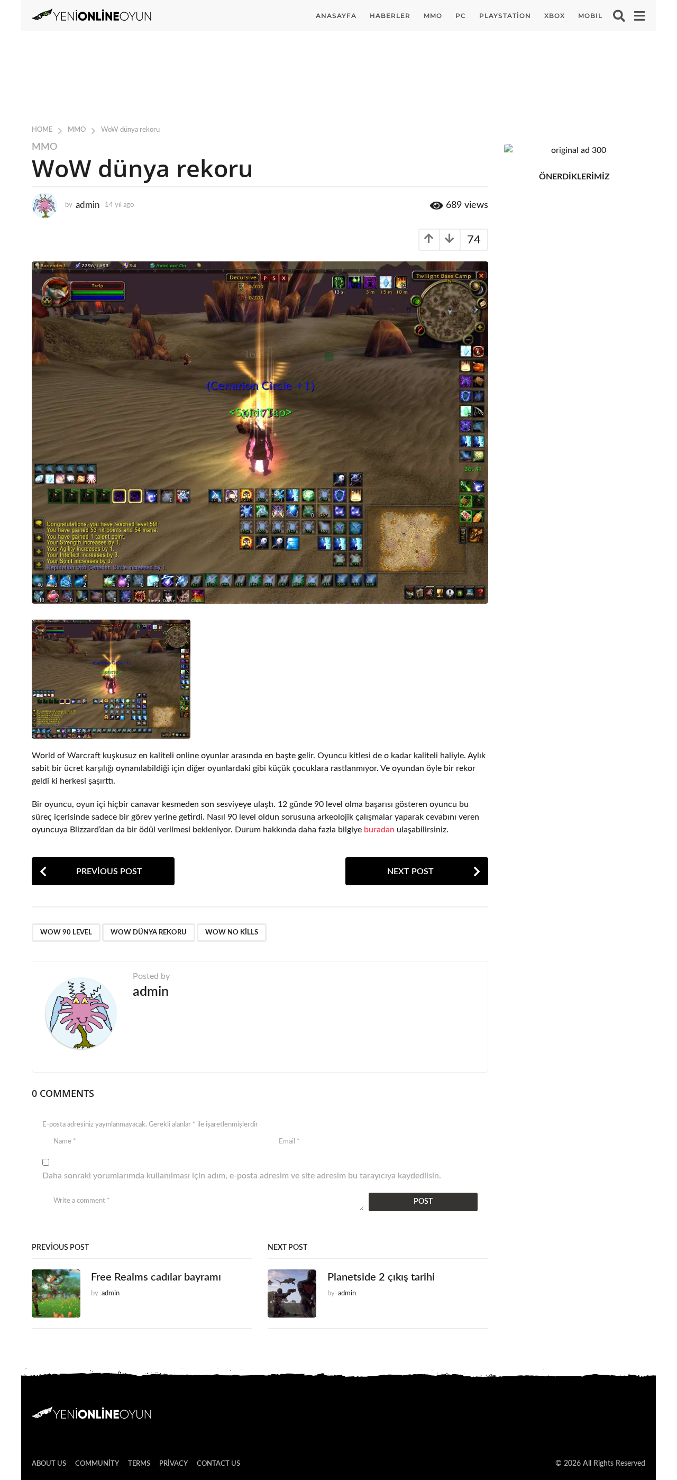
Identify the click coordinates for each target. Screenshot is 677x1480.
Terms (139, 1463)
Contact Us (218, 1463)
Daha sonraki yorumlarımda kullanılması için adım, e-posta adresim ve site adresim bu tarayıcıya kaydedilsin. (241, 1176)
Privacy (173, 1463)
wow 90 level (66, 932)
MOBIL (590, 16)
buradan (379, 829)
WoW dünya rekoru (149, 932)
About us (49, 1463)
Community (97, 1463)
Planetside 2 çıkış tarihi (381, 1277)
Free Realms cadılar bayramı (156, 1277)
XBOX (554, 16)
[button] (619, 15)
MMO (433, 16)
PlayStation (505, 16)
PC (460, 16)
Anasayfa (336, 16)
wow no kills (231, 932)
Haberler (390, 16)
